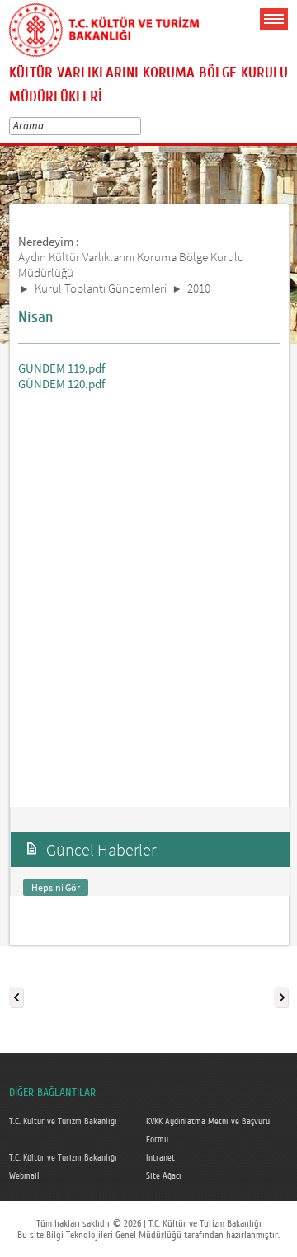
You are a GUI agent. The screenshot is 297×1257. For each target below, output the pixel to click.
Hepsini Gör (55, 887)
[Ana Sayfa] (104, 27)
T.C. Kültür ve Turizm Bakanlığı (63, 1122)
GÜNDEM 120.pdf (61, 384)
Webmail (24, 1176)
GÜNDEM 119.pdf (61, 368)
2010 (198, 288)
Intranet (160, 1158)
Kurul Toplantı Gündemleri (101, 288)
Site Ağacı (164, 1176)
